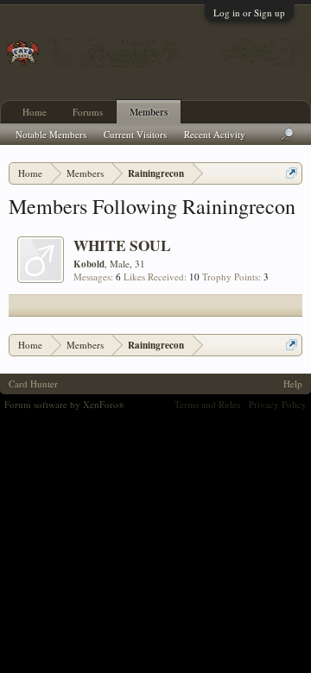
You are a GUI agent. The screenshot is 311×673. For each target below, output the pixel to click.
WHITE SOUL (122, 245)
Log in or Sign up (249, 12)
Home (34, 111)
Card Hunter (33, 383)
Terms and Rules (207, 404)
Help (292, 383)
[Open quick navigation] (291, 173)
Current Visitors (135, 134)
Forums (88, 111)
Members (149, 112)
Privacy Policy (278, 404)
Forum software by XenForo (64, 404)
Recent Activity (214, 134)
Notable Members (51, 134)
